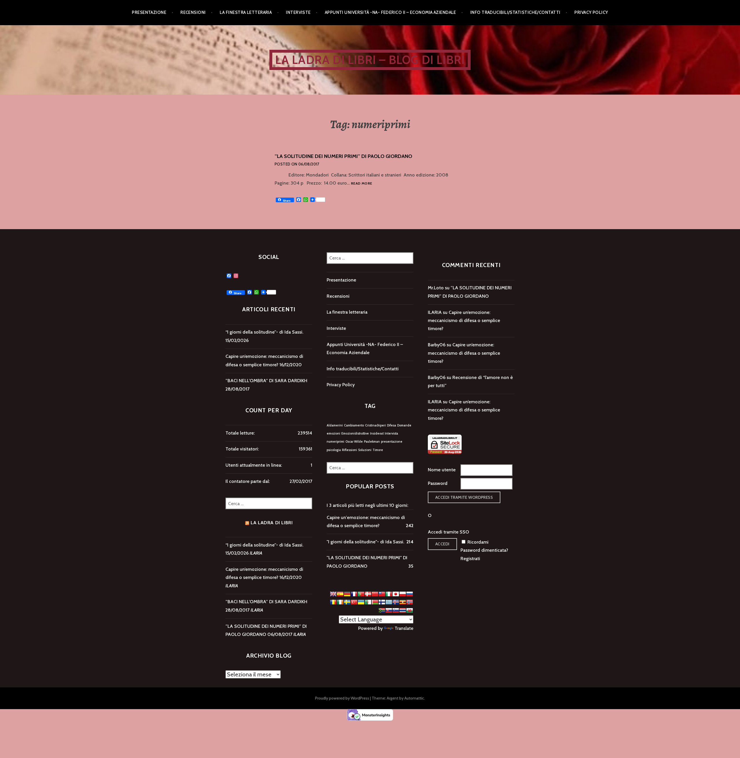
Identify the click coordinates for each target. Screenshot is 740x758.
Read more (361, 183)
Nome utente (442, 469)
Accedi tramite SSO (448, 532)
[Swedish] (347, 602)
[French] (354, 594)
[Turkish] (354, 602)
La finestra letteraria (246, 12)
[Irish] (340, 602)
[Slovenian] (396, 610)
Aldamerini (335, 425)
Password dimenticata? (484, 550)
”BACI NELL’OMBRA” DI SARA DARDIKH (266, 380)
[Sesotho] (382, 610)
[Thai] (402, 610)
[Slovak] (389, 610)
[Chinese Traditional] (382, 594)
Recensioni (193, 12)
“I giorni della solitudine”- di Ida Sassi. (264, 332)
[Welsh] (409, 610)
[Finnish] (382, 602)
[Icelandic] (396, 602)
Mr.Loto (436, 287)
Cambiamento (354, 425)
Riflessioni (349, 450)
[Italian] (389, 594)
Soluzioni (364, 450)
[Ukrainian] (361, 602)
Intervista (391, 433)
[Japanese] (396, 594)
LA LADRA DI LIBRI (272, 522)
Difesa (391, 425)
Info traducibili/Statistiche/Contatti (515, 12)
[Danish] (368, 594)
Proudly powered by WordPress (342, 698)
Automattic (414, 698)
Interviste (298, 12)
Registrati (470, 558)
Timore (378, 450)
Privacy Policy (591, 12)
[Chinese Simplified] (375, 594)
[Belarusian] (375, 602)
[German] (347, 594)
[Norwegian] (409, 602)
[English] (333, 594)
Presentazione (149, 12)
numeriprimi (335, 442)
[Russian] (409, 594)
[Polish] (402, 594)
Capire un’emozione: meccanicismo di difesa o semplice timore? (464, 321)
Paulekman (372, 442)
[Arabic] (368, 602)
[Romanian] (333, 602)
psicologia (334, 450)
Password (437, 483)
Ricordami (478, 542)
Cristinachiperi (375, 425)
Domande (404, 425)
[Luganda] (402, 602)
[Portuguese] (361, 594)
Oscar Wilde (354, 442)
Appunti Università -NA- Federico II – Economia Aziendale (390, 12)
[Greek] (389, 602)
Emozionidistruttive (355, 433)
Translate (404, 628)
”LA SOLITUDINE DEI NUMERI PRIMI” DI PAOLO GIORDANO (343, 156)
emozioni (333, 433)
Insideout (377, 433)
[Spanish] (340, 594)
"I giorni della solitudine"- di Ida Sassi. (365, 541)
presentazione (391, 442)
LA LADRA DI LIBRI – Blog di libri (370, 60)
